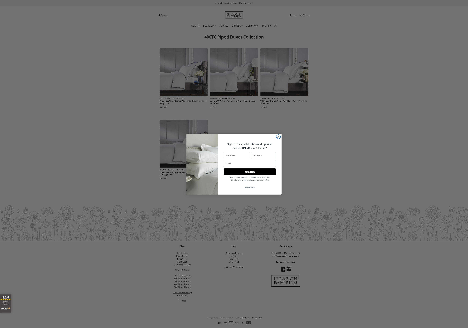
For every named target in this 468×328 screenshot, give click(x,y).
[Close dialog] (278, 137)
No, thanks (250, 187)
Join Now (250, 172)
